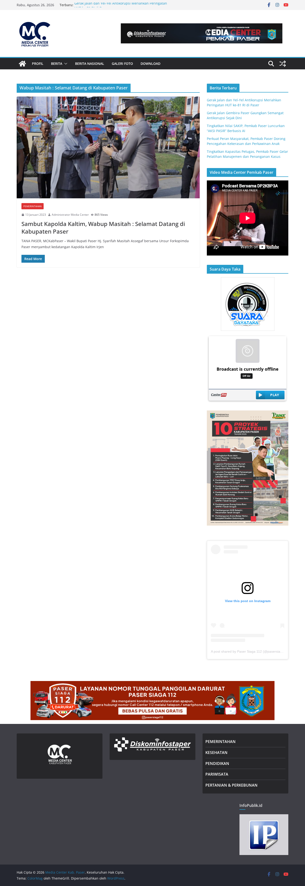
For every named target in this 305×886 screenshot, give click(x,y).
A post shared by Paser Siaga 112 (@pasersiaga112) (251, 651)
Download (150, 63)
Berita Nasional (89, 63)
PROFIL (37, 63)
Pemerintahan (32, 206)
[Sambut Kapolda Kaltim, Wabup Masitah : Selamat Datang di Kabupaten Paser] (108, 147)
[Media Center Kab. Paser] (22, 63)
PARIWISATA (216, 774)
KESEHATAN (216, 752)
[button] (64, 63)
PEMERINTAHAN (220, 741)
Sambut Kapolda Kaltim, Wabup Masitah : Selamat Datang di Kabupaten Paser (103, 227)
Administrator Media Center (70, 215)
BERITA (56, 63)
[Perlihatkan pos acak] (282, 63)
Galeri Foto (122, 63)
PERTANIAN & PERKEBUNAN (231, 785)
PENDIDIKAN (217, 763)
